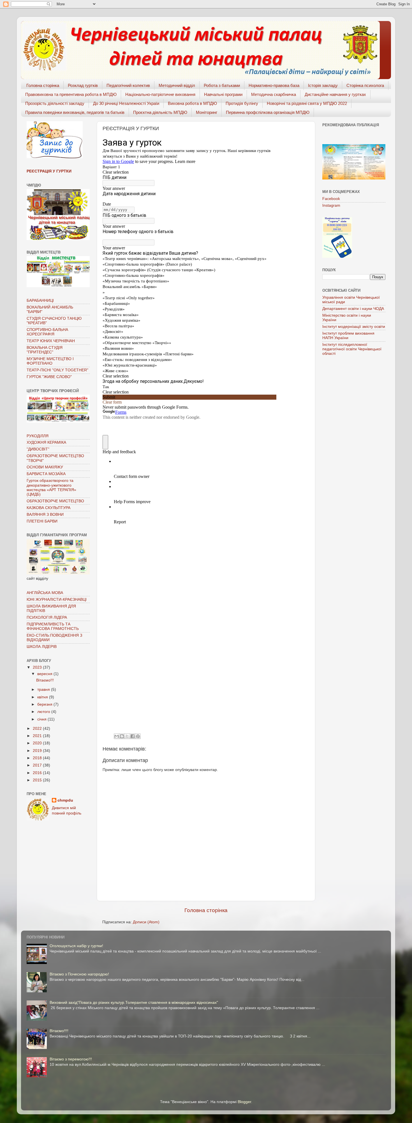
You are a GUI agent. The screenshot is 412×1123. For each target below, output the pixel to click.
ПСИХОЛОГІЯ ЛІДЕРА (47, 617)
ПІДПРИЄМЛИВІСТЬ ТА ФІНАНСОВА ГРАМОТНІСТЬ (53, 626)
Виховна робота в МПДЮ (192, 103)
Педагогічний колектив (128, 85)
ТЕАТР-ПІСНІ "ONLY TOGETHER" (57, 370)
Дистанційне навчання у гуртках (335, 94)
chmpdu (65, 800)
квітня (43, 697)
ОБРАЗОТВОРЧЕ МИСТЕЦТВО (55, 501)
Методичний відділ (177, 85)
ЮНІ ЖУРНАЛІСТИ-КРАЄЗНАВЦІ (57, 599)
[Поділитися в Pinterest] (138, 736)
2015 (38, 780)
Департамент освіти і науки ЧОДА (353, 309)
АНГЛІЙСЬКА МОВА (45, 593)
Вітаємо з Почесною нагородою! (79, 974)
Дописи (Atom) (146, 922)
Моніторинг (206, 112)
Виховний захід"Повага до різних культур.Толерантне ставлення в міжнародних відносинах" (134, 1002)
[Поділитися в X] (127, 736)
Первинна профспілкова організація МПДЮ (267, 112)
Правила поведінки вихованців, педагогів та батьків (74, 112)
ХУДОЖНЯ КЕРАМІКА (46, 442)
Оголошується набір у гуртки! (76, 946)
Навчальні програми (223, 94)
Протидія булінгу (242, 103)
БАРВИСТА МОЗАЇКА (46, 474)
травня (44, 689)
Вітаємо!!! (45, 680)
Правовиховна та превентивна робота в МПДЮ (71, 94)
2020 (38, 743)
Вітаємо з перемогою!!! (71, 1059)
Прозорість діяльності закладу (54, 103)
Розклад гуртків (83, 85)
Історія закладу (323, 85)
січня (42, 719)
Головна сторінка (42, 85)
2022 (38, 728)
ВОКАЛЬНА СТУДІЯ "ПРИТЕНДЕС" (45, 350)
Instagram (331, 205)
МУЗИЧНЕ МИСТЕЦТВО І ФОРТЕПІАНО (50, 361)
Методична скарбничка (273, 94)
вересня (45, 674)
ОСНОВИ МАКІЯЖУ (45, 467)
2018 (38, 758)
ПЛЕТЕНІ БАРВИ (42, 521)
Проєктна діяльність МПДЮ (160, 112)
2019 (38, 751)
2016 (38, 773)
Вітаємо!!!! (59, 1031)
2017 (38, 765)
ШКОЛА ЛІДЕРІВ (42, 647)
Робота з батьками (222, 85)
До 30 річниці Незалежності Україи (126, 103)
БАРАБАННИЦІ (40, 300)
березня (45, 704)
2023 (38, 667)
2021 (38, 736)
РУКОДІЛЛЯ (37, 436)
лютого (44, 712)
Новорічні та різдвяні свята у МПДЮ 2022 (307, 103)
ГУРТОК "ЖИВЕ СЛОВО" (49, 377)
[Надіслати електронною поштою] (116, 736)
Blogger (244, 1102)
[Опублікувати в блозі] (122, 736)
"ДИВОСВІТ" (38, 449)
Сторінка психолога (365, 85)
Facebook (331, 199)
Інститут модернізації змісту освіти (353, 327)
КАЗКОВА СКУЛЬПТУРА (48, 508)
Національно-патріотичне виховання (160, 94)
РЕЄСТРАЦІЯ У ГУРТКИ (49, 171)
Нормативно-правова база (274, 85)
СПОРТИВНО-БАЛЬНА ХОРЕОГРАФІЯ (47, 332)
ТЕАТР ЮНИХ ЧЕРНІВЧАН (51, 341)
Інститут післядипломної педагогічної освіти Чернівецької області (351, 349)
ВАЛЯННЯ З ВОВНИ (45, 514)
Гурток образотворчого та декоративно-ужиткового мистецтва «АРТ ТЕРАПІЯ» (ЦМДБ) (51, 487)
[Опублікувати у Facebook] (132, 736)
